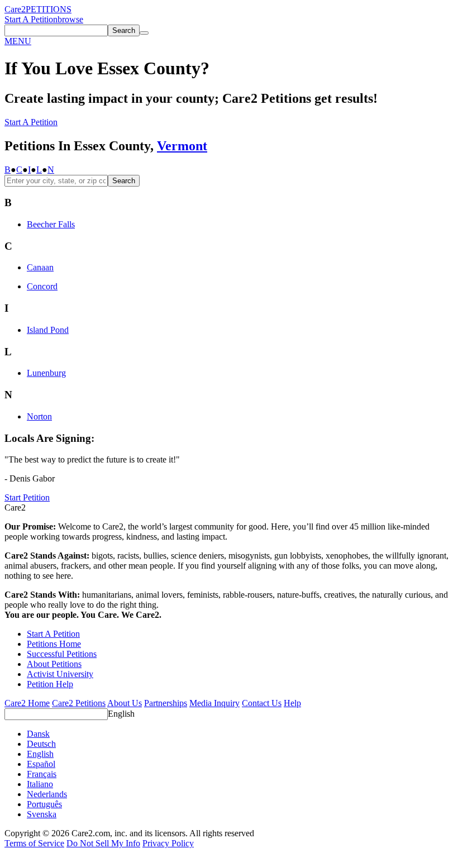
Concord (42, 286)
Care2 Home (27, 703)
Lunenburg (46, 373)
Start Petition (27, 497)
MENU (17, 41)
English (121, 713)
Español (41, 764)
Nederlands (47, 794)
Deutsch (41, 744)
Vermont (182, 146)
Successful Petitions (62, 654)
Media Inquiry (214, 703)
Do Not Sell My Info (103, 843)
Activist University (60, 674)
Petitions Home (54, 644)
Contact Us (262, 703)
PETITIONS (48, 9)
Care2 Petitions (79, 703)
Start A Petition (31, 19)
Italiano (40, 784)
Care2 (15, 9)
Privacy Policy (168, 843)
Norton (39, 416)
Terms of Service (34, 843)
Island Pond (48, 330)
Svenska (41, 814)
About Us (124, 703)
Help (292, 703)
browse (70, 19)
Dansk (38, 733)
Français (41, 774)
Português (44, 804)
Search (123, 181)
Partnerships (165, 703)
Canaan (40, 267)
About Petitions (54, 664)
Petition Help (50, 684)
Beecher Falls (51, 224)
